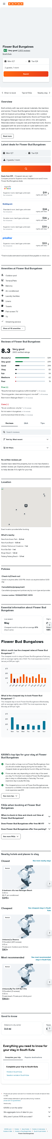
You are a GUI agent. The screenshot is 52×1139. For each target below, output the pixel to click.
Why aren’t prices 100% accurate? (18, 1116)
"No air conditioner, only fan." (16, 408)
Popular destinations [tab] (33, 1057)
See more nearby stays (42, 861)
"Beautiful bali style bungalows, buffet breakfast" (23, 391)
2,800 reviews (24, 50)
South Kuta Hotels (40, 1131)
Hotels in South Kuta (14, 1072)
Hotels (17, 1129)
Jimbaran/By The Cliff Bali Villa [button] (14, 989)
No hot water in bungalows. (15, 411)
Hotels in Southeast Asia (23, 1131)
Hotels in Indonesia (38, 1129)
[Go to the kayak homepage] (15, 3)
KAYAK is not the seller (13, 1107)
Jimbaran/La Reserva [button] (10, 939)
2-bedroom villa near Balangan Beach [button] (17, 890)
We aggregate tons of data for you (18, 1112)
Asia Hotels (25, 1129)
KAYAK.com (8, 1129)
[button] (4, 3)
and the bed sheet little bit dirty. (17, 415)
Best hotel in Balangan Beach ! (17, 398)
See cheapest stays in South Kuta (39, 909)
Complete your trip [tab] (13, 1057)
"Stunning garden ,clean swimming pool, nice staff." (24, 394)
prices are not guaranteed (12, 1100)
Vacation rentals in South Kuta (18, 1075)
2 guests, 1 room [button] (12, 67)
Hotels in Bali (7, 1131)
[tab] (9, 423)
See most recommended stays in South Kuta (41, 958)
